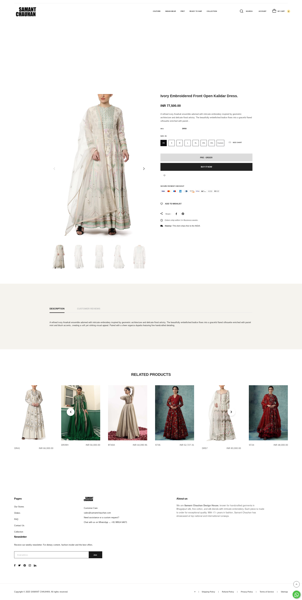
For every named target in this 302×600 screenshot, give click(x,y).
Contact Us (19, 525)
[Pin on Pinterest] (184, 213)
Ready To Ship (196, 11)
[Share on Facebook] (177, 213)
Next (144, 169)
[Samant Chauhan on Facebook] (14, 566)
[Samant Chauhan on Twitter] (19, 566)
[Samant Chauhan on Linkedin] (35, 566)
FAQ (16, 519)
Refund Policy (228, 592)
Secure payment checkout (172, 186)
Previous (54, 169)
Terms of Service (267, 592)
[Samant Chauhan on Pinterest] (24, 566)
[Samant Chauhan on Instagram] (30, 566)
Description (57, 308)
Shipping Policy (208, 592)
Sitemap (284, 592)
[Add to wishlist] (164, 175)
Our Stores (19, 506)
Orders (17, 513)
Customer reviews (88, 308)
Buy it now (206, 167)
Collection (212, 11)
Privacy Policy (247, 592)
